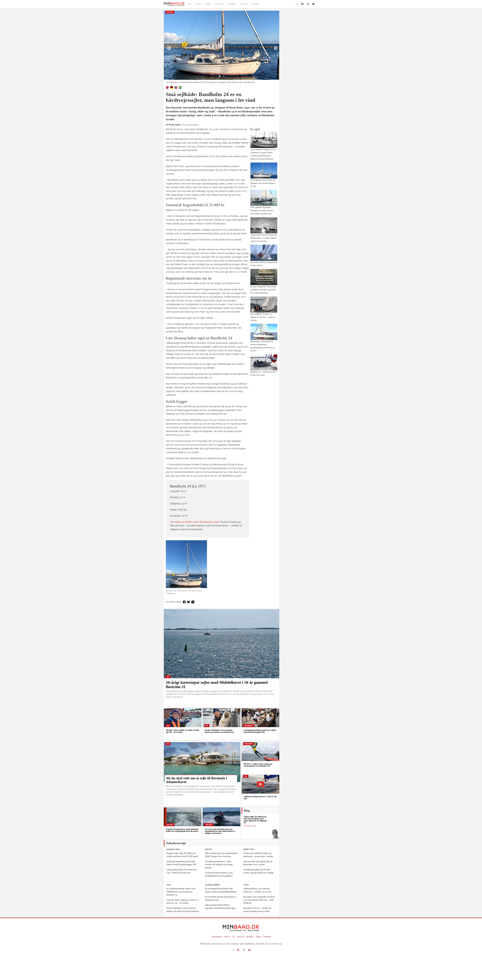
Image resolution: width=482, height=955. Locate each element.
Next (275, 47)
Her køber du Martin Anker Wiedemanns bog (194, 521)
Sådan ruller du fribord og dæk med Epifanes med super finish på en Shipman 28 (255, 820)
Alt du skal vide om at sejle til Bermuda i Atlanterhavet (196, 780)
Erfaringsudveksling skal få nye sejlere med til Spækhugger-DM (260, 731)
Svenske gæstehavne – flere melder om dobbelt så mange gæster (219, 864)
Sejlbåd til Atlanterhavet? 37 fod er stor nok (260, 797)
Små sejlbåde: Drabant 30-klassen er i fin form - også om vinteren (262, 317)
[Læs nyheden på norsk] (175, 87)
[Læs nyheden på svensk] (180, 87)
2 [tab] (223, 76)
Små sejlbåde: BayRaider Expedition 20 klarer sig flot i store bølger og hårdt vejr (262, 210)
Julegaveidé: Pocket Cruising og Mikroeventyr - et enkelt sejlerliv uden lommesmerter (263, 238)
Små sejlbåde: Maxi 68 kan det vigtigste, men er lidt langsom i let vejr (263, 183)
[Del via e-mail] (192, 601)
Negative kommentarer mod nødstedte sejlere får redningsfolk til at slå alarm (182, 830)
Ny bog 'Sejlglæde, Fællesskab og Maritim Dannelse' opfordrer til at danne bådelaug (263, 289)
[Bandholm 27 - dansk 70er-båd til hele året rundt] (263, 362)
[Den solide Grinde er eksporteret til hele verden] (263, 253)
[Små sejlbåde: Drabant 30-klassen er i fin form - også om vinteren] (263, 304)
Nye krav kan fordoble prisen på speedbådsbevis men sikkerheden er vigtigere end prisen (220, 831)
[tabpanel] (221, 47)
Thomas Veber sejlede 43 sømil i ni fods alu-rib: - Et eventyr (182, 731)
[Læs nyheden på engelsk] (167, 87)
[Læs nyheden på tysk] (171, 87)
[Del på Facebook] (184, 601)
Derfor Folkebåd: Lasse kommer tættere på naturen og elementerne (219, 731)
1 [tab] (219, 76)
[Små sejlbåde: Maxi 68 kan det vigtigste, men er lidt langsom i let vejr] (263, 171)
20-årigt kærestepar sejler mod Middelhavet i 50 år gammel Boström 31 (217, 684)
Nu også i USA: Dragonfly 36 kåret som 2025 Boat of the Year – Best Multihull (259, 900)
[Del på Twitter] (188, 601)
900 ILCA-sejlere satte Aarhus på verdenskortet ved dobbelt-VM (258, 765)
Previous (168, 47)
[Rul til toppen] (478, 951)
